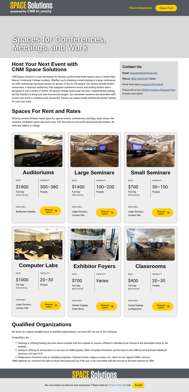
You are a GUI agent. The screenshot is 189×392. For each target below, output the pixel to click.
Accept (138, 385)
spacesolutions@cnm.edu (143, 73)
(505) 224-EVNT (139, 79)
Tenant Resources (140, 7)
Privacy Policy (115, 385)
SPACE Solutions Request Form (158, 90)
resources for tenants (152, 84)
